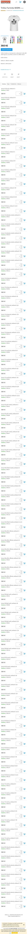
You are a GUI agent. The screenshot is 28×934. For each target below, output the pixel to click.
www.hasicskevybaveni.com (16, 915)
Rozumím (14, 932)
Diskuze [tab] (19, 84)
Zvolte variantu (6, 49)
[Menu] (24, 2)
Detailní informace (5, 69)
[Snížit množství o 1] (21, 94)
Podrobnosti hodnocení (18, 10)
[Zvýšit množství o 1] (21, 93)
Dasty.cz (7, 915)
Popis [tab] (8, 84)
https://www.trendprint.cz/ (14, 916)
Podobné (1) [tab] (13, 84)
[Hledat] (16, 2)
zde (10, 933)
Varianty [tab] (4, 84)
